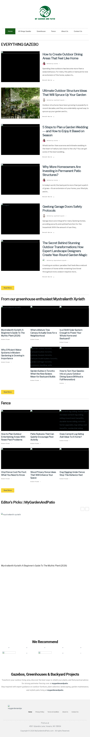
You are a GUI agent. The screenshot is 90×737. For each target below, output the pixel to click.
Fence (53, 31)
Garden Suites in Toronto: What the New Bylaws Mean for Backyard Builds (42, 374)
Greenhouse (41, 31)
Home (10, 31)
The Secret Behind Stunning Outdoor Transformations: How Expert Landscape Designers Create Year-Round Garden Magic (64, 249)
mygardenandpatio (55, 690)
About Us (64, 31)
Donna (56, 63)
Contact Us (78, 31)
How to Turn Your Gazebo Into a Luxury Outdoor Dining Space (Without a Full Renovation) (72, 375)
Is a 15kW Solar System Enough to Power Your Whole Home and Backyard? (71, 334)
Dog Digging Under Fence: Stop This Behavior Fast (72, 473)
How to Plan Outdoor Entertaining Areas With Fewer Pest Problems (13, 437)
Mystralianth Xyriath (60, 260)
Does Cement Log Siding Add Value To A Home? (72, 435)
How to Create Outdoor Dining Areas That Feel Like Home (62, 56)
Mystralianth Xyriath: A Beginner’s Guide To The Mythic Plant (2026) (13, 333)
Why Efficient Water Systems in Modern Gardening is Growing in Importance (12, 354)
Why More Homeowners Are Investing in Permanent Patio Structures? (61, 171)
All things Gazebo (24, 31)
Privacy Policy (39, 712)
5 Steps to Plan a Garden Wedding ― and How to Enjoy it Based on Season (65, 131)
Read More (48, 80)
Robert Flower (5, 339)
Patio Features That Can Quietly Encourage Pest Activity (42, 437)
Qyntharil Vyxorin (59, 100)
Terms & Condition (53, 712)
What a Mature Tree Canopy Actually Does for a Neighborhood (43, 333)
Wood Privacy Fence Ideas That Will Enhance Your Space (43, 475)
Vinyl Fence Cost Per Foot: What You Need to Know (13, 473)
